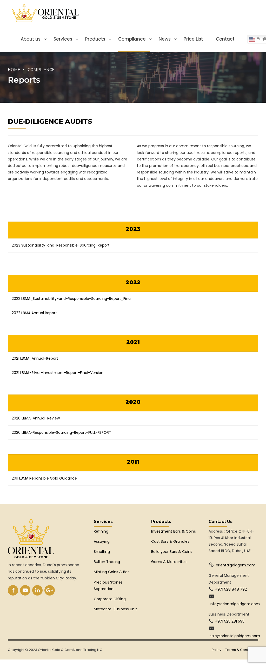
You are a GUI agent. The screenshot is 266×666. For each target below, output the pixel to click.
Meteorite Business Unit (115, 609)
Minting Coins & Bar (111, 571)
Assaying (102, 541)
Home (14, 69)
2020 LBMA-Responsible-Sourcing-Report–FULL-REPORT (61, 432)
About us (31, 39)
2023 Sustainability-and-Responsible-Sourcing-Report (61, 245)
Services (63, 39)
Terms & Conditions (241, 650)
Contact (225, 39)
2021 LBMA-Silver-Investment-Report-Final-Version (60, 372)
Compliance (132, 39)
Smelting (102, 551)
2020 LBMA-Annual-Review (36, 418)
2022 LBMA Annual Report (35, 312)
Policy (216, 650)
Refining (101, 531)
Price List (193, 39)
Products (95, 39)
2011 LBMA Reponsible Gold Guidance (44, 478)
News (165, 39)
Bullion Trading (107, 561)
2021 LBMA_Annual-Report (35, 358)
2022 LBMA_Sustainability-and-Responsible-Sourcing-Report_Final (71, 298)
